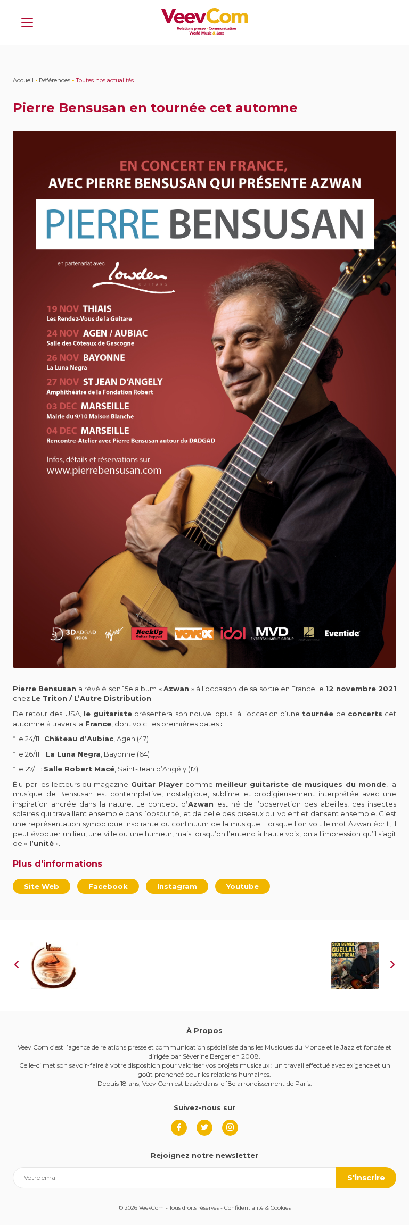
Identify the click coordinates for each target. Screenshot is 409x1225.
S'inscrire (366, 1177)
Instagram (177, 886)
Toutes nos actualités (105, 80)
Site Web (41, 886)
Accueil (23, 80)
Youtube (242, 886)
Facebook (108, 886)
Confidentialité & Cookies (257, 1207)
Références (54, 80)
